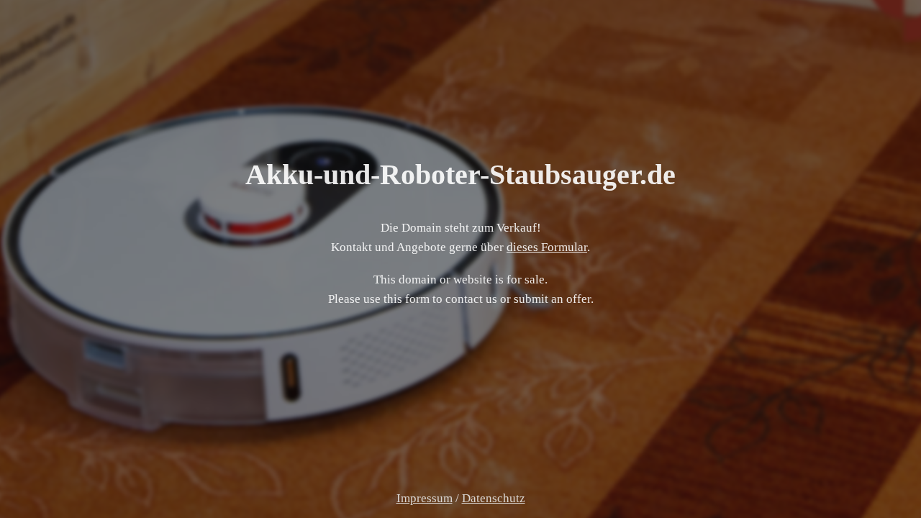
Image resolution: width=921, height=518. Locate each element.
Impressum (424, 498)
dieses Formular (547, 247)
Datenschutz (493, 498)
